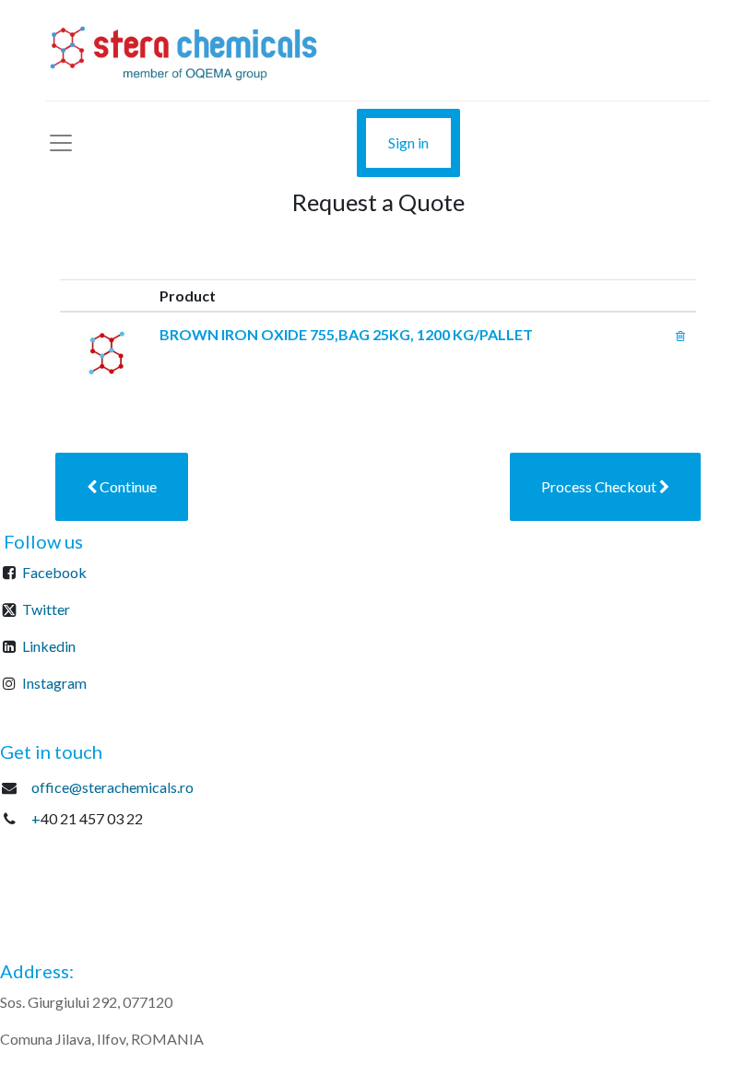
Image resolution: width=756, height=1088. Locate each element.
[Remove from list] (680, 334)
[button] (121, 487)
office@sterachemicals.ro (112, 787)
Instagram (54, 683)
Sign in (408, 142)
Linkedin (49, 646)
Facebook (54, 572)
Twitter (46, 609)
